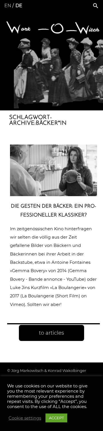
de (18, 5)
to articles (51, 333)
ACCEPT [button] (56, 418)
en (7, 5)
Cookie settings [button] (25, 418)
